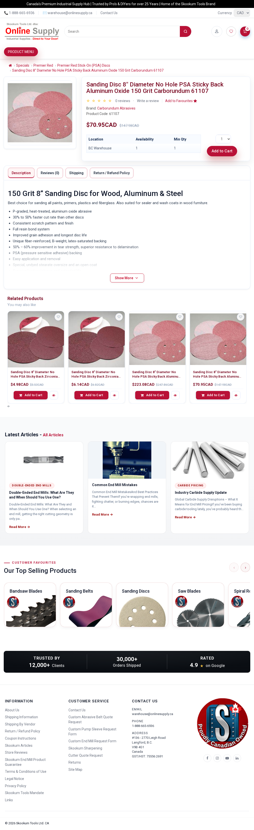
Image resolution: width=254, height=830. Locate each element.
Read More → (19, 527)
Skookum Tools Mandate (24, 793)
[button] (181, 100)
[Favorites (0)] (231, 31)
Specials (22, 65)
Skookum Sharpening (85, 748)
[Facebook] (207, 758)
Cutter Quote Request (85, 755)
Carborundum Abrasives (116, 108)
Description (21, 173)
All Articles (53, 435)
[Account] (216, 31)
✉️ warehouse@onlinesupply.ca (67, 13)
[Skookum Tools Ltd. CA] (32, 31)
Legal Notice (14, 779)
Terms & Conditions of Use (25, 772)
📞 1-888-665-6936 (19, 13)
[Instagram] (217, 758)
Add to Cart (222, 151)
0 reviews (122, 101)
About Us (12, 710)
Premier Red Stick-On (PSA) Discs (83, 65)
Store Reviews (16, 752)
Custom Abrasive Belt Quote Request (90, 719)
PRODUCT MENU (21, 52)
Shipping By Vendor (20, 724)
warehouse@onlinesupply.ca (152, 714)
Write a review (148, 101)
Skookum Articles (18, 745)
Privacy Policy (15, 786)
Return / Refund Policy (112, 173)
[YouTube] (227, 758)
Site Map (75, 770)
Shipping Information (21, 717)
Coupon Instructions (20, 738)
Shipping (76, 173)
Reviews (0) (50, 173)
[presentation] (7, 406)
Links (9, 800)
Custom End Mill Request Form (92, 741)
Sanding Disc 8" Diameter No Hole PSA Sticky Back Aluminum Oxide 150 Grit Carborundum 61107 (87, 70)
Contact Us (109, 13)
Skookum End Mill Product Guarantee (25, 762)
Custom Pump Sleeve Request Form (92, 731)
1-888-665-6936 (143, 726)
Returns (74, 762)
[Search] (185, 31)
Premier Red (43, 65)
